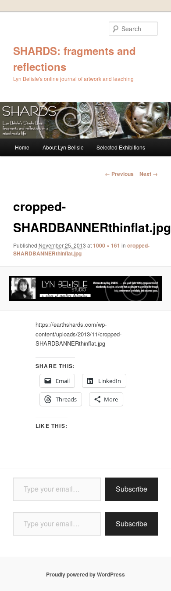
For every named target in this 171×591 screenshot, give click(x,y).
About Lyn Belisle (63, 147)
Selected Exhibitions (120, 147)
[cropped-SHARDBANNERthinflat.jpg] (85, 288)
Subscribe (131, 489)
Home (22, 147)
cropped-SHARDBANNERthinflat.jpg (81, 249)
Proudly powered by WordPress (85, 574)
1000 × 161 (106, 245)
